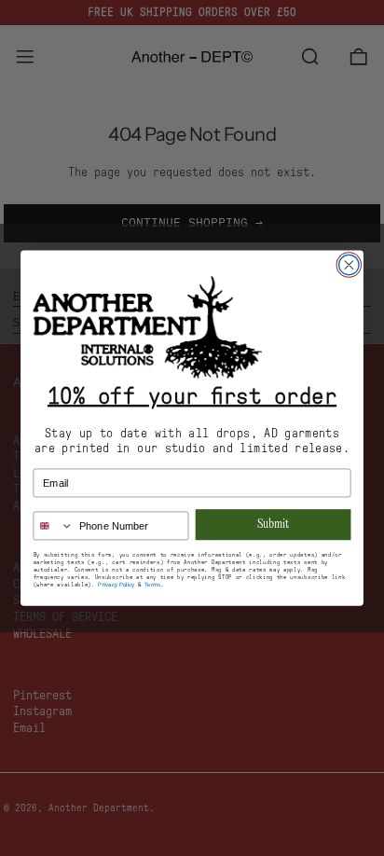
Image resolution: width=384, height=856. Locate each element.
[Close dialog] (349, 264)
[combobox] (53, 525)
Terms (152, 584)
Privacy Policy (116, 584)
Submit (273, 525)
